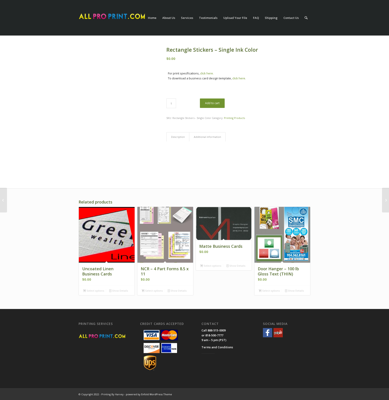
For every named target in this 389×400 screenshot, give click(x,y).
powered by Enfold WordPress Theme (149, 394)
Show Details (119, 290)
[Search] (306, 18)
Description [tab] (178, 137)
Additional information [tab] (207, 137)
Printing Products (234, 118)
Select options (95, 290)
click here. (207, 73)
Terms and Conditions (217, 347)
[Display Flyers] (3, 200)
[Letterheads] (385, 200)
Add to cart (212, 103)
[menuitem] (152, 18)
